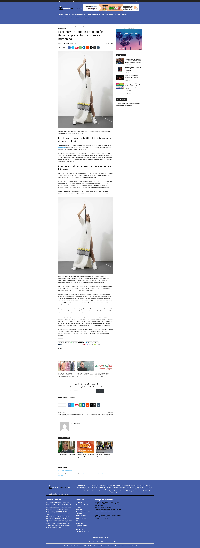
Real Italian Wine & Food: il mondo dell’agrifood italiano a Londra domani (102, 374)
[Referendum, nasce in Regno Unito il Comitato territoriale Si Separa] (66, 447)
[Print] (94, 47)
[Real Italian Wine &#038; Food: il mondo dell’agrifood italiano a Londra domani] (103, 366)
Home (59, 26)
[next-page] (62, 461)
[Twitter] (139, 1)
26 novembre (80, 452)
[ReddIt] (87, 47)
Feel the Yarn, (62, 147)
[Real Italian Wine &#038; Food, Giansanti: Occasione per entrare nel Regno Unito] (85, 366)
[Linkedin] (130, 1)
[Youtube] (141, 1)
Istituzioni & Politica (63, 452)
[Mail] (132, 1)
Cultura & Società (99, 507)
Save (77, 47)
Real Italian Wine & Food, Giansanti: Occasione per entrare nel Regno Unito (85, 374)
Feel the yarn (65, 397)
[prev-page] (59, 461)
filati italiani (72, 397)
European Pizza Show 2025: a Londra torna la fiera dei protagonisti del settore (85, 456)
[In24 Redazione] (59, 43)
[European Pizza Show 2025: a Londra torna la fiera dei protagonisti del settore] (85, 447)
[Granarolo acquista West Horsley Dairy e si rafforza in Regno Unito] (104, 447)
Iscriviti (100, 391)
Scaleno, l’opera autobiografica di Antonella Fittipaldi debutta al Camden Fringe (133, 69)
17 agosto (97, 513)
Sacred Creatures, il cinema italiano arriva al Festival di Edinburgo (132, 77)
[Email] (91, 47)
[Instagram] (128, 1)
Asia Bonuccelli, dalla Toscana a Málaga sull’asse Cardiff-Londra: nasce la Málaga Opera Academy (133, 61)
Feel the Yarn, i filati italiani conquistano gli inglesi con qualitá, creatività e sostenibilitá (66, 374)
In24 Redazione (65, 43)
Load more (128, 93)
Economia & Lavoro (66, 26)
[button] (140, 22)
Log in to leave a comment (65, 470)
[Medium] (134, 1)
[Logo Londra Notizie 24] (70, 8)
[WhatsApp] (80, 47)
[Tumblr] (136, 1)
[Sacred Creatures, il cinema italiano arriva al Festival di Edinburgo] (120, 77)
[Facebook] (126, 1)
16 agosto (97, 518)
